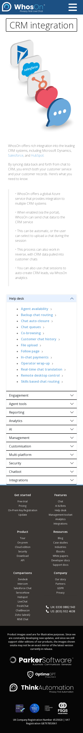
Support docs (60, 565)
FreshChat (22, 606)
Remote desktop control (40, 375)
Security (15, 463)
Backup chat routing (37, 315)
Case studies (60, 542)
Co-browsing (31, 333)
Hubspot (23, 597)
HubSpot (37, 155)
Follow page (30, 351)
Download (23, 556)
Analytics (15, 421)
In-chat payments (35, 357)
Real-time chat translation (41, 369)
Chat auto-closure (35, 321)
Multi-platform (20, 454)
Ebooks (60, 551)
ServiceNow (22, 592)
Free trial (23, 501)
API (22, 560)
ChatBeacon (23, 610)
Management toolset (60, 514)
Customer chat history (38, 339)
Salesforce (15, 155)
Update (22, 514)
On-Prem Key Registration (22, 510)
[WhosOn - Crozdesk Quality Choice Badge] (34, 710)
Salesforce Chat (22, 588)
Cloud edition (22, 547)
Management (19, 438)
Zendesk (23, 579)
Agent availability (34, 309)
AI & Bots (60, 506)
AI (10, 429)
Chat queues (31, 327)
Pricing (22, 506)
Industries (60, 547)
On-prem (22, 542)
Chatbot (15, 471)
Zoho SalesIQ (22, 615)
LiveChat (22, 601)
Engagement (18, 395)
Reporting (16, 412)
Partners (60, 583)
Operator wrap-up (35, 363)
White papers (60, 556)
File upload (29, 345)
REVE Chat (22, 619)
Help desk (16, 298)
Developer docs (60, 560)
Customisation (20, 446)
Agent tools (18, 404)
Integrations (18, 480)
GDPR (60, 588)
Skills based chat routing (40, 381)
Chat (60, 501)
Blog (60, 538)
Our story (60, 579)
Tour (22, 538)
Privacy (60, 592)
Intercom (23, 583)
